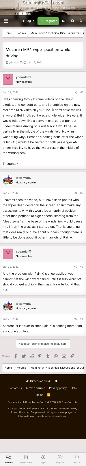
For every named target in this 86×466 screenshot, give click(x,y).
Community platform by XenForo (43, 402)
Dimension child (40, 381)
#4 (81, 319)
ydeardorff (15, 62)
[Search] (81, 21)
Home (39, 394)
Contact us (15, 388)
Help (74, 388)
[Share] (76, 92)
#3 (81, 266)
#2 (81, 193)
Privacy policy (58, 388)
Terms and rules (35, 388)
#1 (81, 92)
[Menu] (6, 21)
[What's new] (72, 21)
